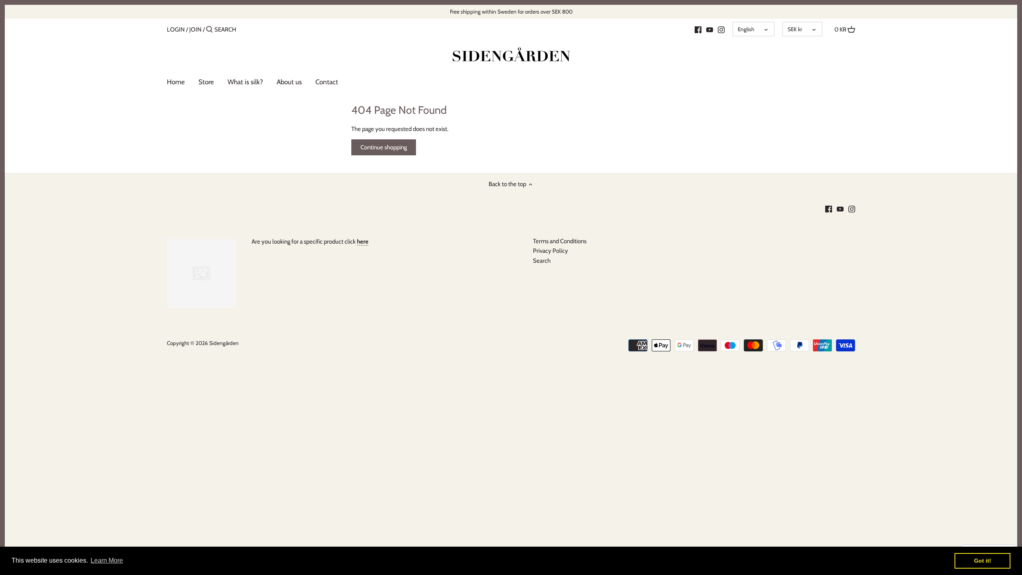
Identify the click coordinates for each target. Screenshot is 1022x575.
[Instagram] (721, 29)
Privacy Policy (550, 250)
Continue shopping (383, 147)
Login (176, 29)
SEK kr (795, 29)
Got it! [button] (982, 560)
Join (195, 29)
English (746, 29)
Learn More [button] (107, 560)
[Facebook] (698, 29)
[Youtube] (709, 29)
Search (542, 260)
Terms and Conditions (559, 241)
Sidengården (224, 343)
